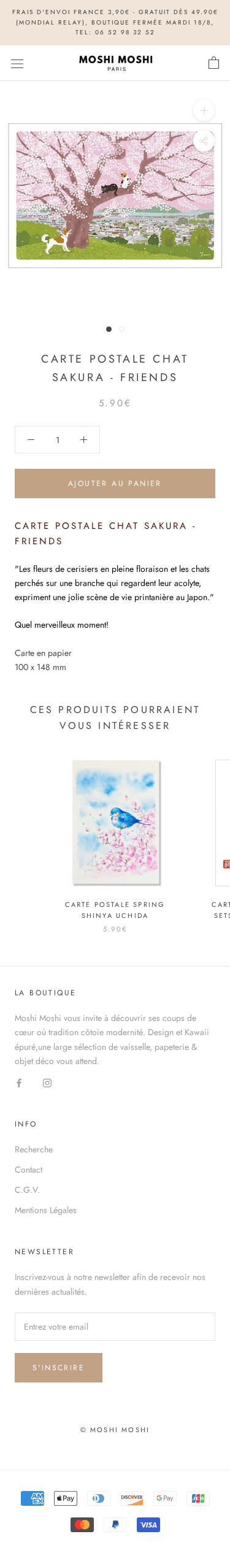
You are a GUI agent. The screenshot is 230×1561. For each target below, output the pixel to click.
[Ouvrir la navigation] (17, 63)
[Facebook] (19, 1082)
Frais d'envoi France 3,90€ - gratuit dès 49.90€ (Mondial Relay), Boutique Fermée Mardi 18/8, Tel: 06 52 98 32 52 (115, 22)
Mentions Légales (46, 1210)
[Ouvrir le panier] (214, 63)
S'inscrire (59, 1367)
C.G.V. (27, 1190)
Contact (28, 1169)
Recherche (34, 1149)
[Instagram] (47, 1082)
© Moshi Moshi (115, 1430)
